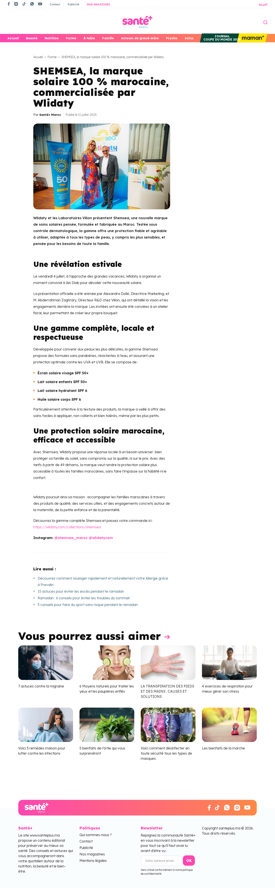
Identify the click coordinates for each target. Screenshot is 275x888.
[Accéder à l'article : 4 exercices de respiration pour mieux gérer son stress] (229, 662)
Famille (108, 38)
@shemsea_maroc (71, 538)
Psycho (171, 38)
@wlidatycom (101, 538)
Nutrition (52, 38)
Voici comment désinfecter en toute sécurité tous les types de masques (166, 753)
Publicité (73, 4)
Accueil (13, 38)
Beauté (31, 38)
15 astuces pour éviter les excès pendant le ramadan (81, 591)
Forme (71, 38)
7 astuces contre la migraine (41, 686)
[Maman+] (252, 37)
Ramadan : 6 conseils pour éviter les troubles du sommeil (84, 598)
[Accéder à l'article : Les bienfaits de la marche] (229, 724)
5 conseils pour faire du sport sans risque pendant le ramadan (88, 605)
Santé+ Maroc (50, 115)
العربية (263, 4)
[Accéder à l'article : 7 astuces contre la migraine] (45, 662)
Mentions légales (93, 860)
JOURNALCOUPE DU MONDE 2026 (222, 37)
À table (89, 38)
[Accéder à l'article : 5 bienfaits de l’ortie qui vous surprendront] (106, 724)
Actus (189, 38)
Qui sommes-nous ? (95, 835)
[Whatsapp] (32, 4)
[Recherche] (265, 21)
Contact (55, 4)
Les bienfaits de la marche (223, 748)
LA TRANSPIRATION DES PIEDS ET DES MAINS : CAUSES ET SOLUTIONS (167, 691)
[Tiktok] (24, 4)
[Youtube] (40, 4)
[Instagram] (16, 4)
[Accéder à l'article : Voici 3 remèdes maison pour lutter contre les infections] (45, 724)
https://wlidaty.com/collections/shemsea (67, 527)
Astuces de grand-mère (140, 38)
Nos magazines (98, 4)
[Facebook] (9, 4)
